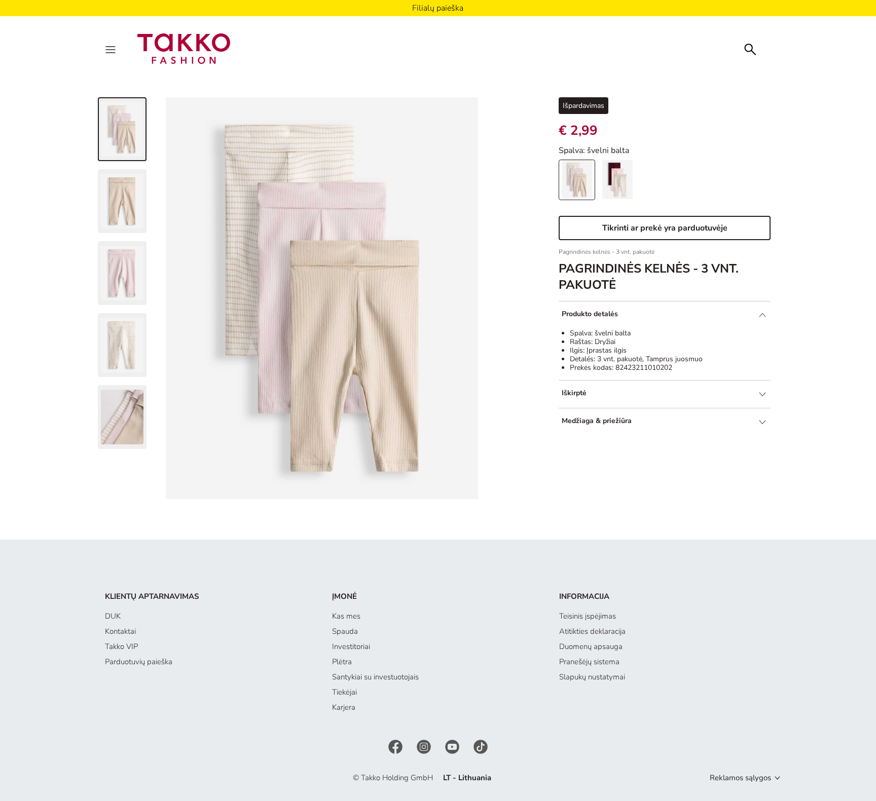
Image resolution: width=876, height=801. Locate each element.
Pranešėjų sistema (589, 662)
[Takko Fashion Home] (184, 48)
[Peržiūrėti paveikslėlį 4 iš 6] (122, 345)
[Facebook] (396, 746)
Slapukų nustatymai (592, 677)
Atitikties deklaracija (592, 631)
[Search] (750, 48)
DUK (113, 616)
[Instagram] (425, 746)
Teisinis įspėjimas (587, 616)
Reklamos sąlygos (740, 778)
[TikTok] (480, 746)
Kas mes (346, 616)
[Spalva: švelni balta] (577, 180)
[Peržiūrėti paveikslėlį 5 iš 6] (122, 417)
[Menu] (111, 48)
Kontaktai (120, 631)
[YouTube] (453, 746)
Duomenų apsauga (591, 646)
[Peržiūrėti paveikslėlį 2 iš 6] (122, 201)
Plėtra (342, 662)
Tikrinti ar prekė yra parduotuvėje (664, 228)
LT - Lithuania (467, 778)
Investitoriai (351, 646)
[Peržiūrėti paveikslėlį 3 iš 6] (122, 273)
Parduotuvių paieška (138, 662)
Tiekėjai (344, 692)
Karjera (343, 707)
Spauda (345, 631)
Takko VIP (121, 646)
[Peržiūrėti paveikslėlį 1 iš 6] (122, 129)
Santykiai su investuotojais (375, 677)
